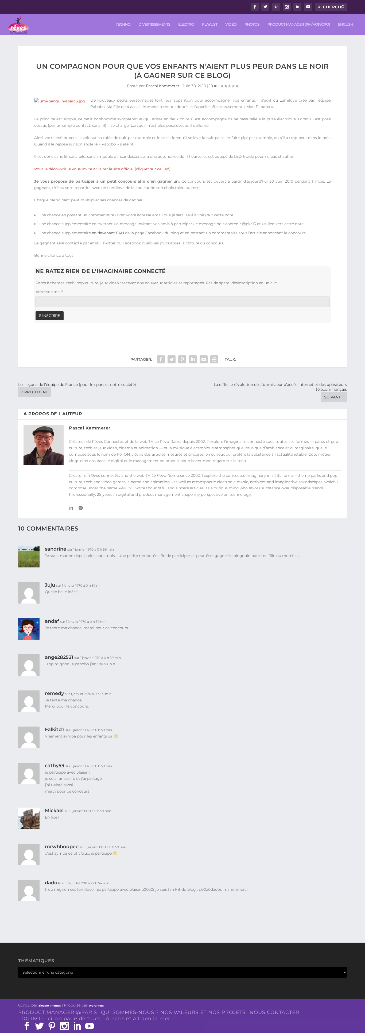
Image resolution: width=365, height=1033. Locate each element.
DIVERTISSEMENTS (154, 24)
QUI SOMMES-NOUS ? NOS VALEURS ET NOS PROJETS (173, 1012)
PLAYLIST (209, 24)
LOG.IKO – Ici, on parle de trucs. (60, 1019)
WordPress (96, 1005)
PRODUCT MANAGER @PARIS (57, 1012)
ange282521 (59, 657)
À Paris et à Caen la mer (138, 1019)
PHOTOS (251, 24)
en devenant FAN (108, 233)
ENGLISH (345, 24)
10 (211, 85)
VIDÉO (230, 24)
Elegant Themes (49, 1005)
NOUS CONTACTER (274, 1012)
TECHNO (123, 24)
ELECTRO (186, 24)
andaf (52, 621)
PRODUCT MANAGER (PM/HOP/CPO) (298, 24)
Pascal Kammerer (162, 85)
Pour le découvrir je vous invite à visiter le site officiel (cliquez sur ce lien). (102, 169)
